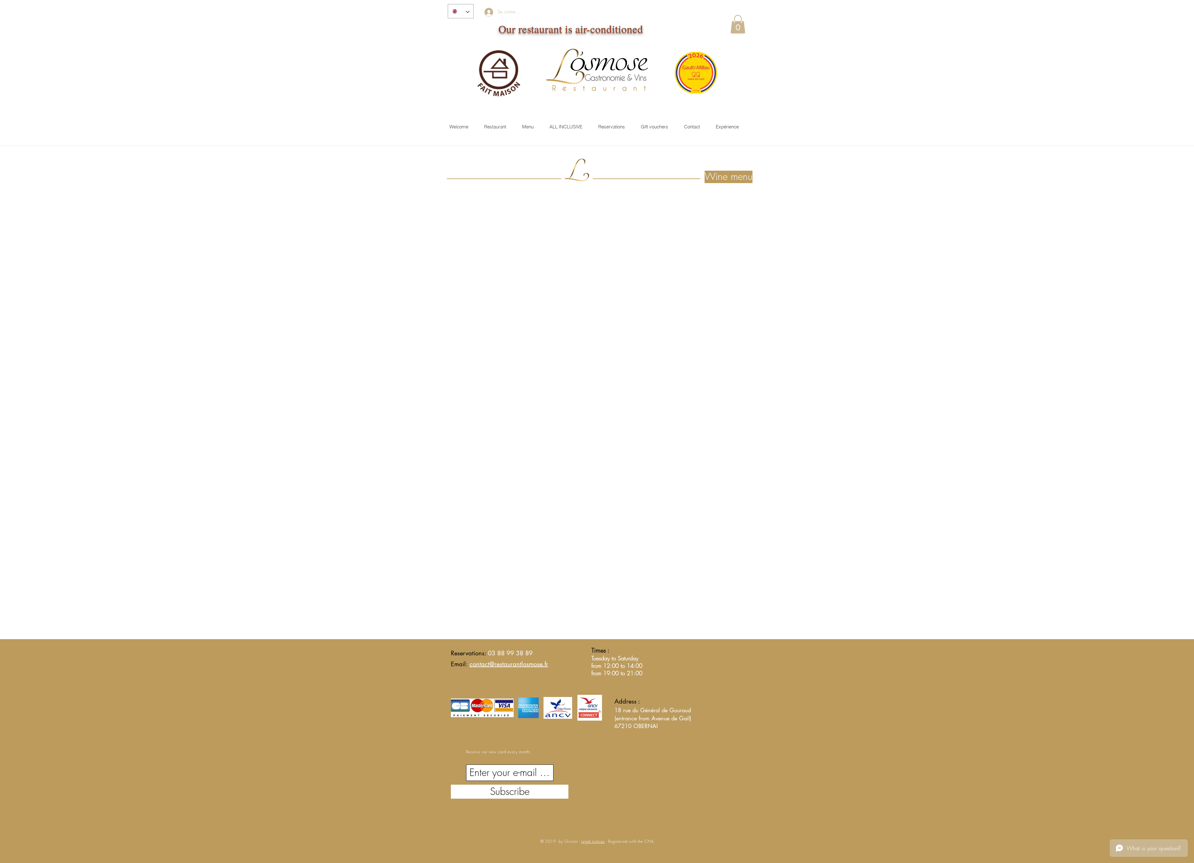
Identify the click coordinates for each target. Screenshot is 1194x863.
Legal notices (593, 841)
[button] (738, 24)
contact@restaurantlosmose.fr (509, 664)
